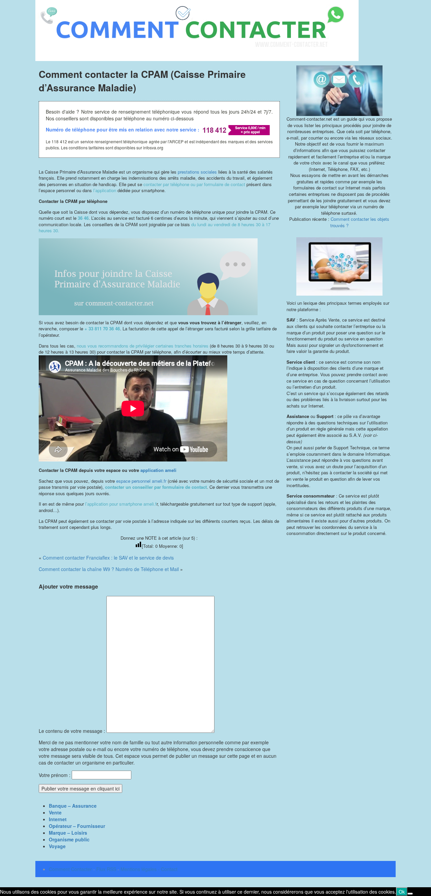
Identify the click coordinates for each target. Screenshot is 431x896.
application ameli (158, 470)
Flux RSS (106, 869)
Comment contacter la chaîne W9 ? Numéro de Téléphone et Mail (109, 569)
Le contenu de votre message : (72, 730)
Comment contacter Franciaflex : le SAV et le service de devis (108, 557)
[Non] (410, 894)
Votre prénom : (54, 775)
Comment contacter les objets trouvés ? (360, 222)
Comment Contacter (70, 869)
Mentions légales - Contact (149, 869)
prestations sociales (197, 172)
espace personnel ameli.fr (141, 481)
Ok (402, 891)
